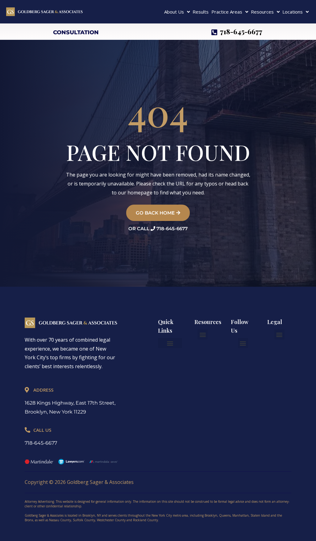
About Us (174, 12)
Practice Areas (226, 12)
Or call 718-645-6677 (158, 228)
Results (201, 12)
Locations (292, 12)
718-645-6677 (41, 443)
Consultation (76, 32)
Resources (262, 12)
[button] (170, 343)
